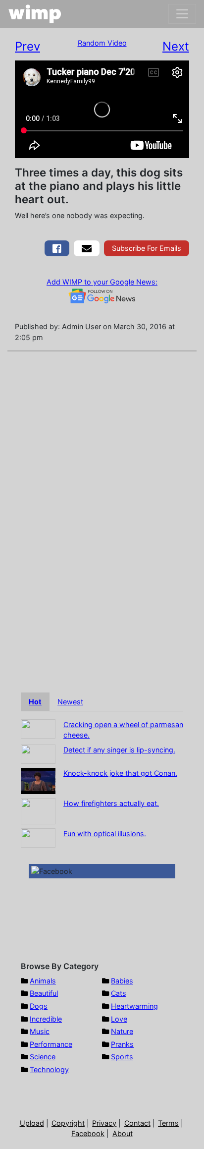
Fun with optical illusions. (104, 833)
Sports (122, 1056)
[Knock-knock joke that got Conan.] (38, 780)
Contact (137, 1123)
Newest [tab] (70, 701)
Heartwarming (134, 1006)
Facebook (87, 1133)
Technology (49, 1069)
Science (42, 1056)
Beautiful (44, 993)
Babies (122, 981)
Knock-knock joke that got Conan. (120, 773)
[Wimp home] (35, 14)
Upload (32, 1123)
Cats (118, 993)
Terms (168, 1123)
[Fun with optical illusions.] (38, 837)
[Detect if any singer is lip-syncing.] (38, 753)
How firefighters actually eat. (111, 803)
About (122, 1133)
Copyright (68, 1123)
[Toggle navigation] (182, 14)
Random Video (102, 43)
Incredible (46, 1019)
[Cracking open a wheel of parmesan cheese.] (38, 728)
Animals (43, 981)
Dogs (39, 1006)
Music (40, 1031)
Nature (122, 1031)
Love (119, 1019)
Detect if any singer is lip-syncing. (119, 750)
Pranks (122, 1044)
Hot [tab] (35, 701)
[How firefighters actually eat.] (38, 810)
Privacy (104, 1123)
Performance (51, 1044)
